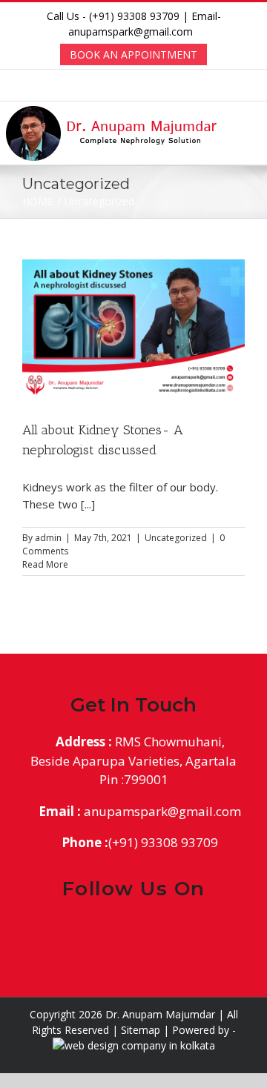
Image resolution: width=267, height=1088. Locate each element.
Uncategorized (176, 537)
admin (48, 537)
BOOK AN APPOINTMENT (133, 54)
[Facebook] (96, 933)
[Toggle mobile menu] (257, 128)
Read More (45, 564)
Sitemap (140, 1030)
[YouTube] (172, 933)
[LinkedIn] (146, 933)
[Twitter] (121, 933)
